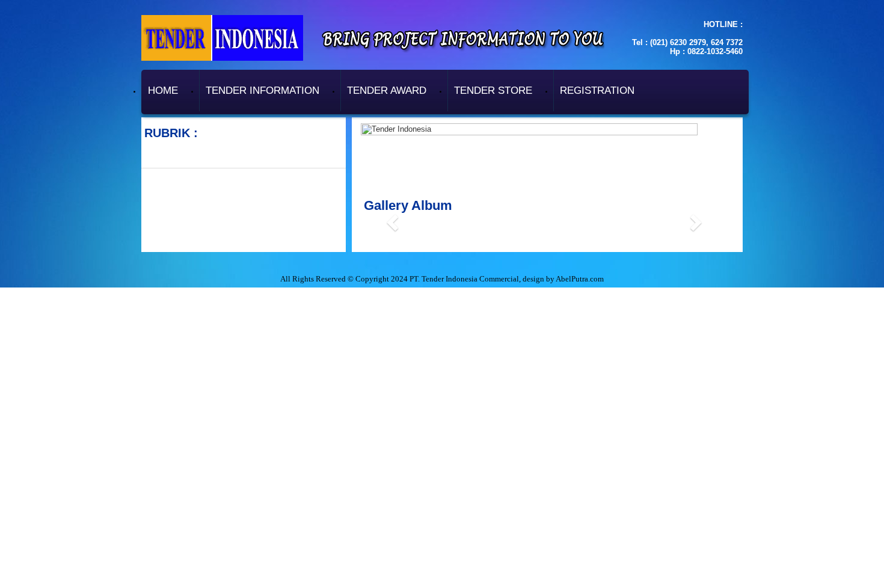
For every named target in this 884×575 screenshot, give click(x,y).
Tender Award (386, 90)
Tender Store (493, 90)
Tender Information (262, 90)
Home (163, 90)
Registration (597, 90)
